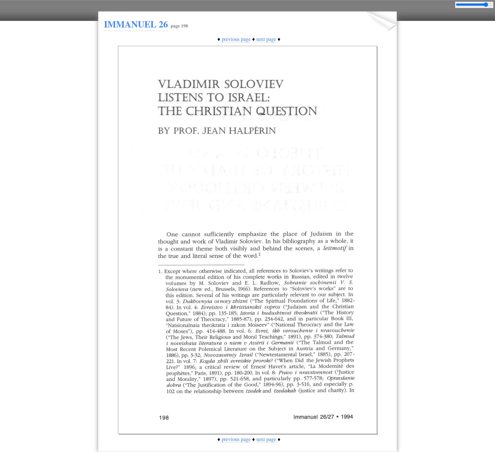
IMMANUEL (130, 24)
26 (163, 24)
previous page (236, 38)
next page (266, 38)
